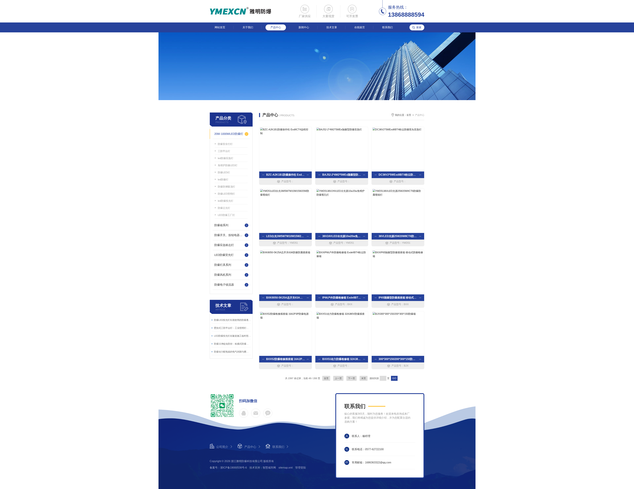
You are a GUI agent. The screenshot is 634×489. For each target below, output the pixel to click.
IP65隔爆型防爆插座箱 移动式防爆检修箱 (398, 297)
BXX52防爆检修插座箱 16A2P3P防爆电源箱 (285, 359)
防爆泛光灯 (224, 208)
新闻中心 (304, 27)
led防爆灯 (223, 179)
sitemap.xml (286, 467)
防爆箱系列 (221, 225)
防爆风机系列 (222, 274)
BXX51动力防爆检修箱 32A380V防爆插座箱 (341, 359)
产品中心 (275, 27)
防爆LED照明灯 (226, 193)
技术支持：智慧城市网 (262, 467)
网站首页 (220, 27)
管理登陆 (300, 467)
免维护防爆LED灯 (227, 165)
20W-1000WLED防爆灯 (228, 133)
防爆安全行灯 (225, 144)
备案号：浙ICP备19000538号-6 (228, 467)
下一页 (351, 378)
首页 (408, 115)
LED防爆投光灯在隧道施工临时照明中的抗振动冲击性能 (232, 336)
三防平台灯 (224, 151)
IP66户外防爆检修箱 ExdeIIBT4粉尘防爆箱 (341, 297)
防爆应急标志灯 (224, 245)
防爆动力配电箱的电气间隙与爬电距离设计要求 (232, 351)
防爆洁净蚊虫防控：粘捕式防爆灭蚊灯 (232, 343)
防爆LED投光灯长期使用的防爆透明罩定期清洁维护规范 (232, 320)
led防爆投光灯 (225, 200)
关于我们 (248, 27)
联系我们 (387, 27)
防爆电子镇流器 (224, 284)
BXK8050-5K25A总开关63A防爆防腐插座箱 (285, 297)
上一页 (338, 378)
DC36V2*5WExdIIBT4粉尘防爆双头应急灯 (398, 174)
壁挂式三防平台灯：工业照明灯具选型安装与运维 (232, 328)
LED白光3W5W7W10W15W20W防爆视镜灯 (285, 236)
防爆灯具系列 (222, 264)
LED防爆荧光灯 (224, 255)
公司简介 (222, 447)
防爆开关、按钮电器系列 (229, 235)
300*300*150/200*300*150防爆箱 (398, 359)
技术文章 (331, 27)
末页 (363, 378)
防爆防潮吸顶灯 (226, 186)
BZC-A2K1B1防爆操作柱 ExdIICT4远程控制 (285, 174)
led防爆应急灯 (225, 158)
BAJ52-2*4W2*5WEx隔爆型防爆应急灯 (341, 174)
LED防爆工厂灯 (226, 215)
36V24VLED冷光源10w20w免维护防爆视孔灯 (341, 236)
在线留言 (359, 27)
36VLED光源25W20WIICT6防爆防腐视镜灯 (398, 236)
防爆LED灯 (224, 172)
